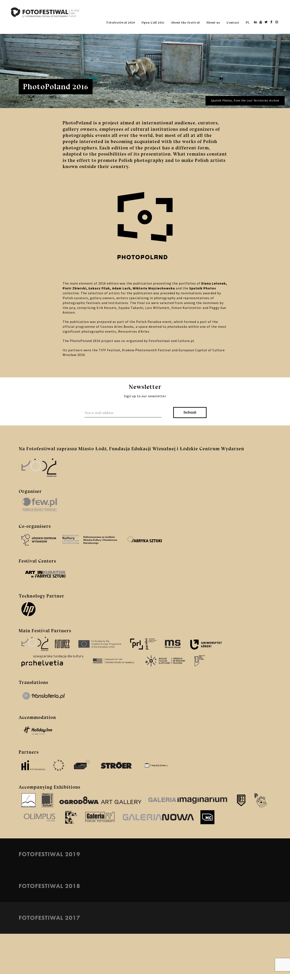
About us (213, 22)
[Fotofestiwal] (45, 12)
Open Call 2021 (153, 22)
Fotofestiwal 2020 (121, 22)
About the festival (185, 22)
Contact (233, 22)
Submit (190, 412)
